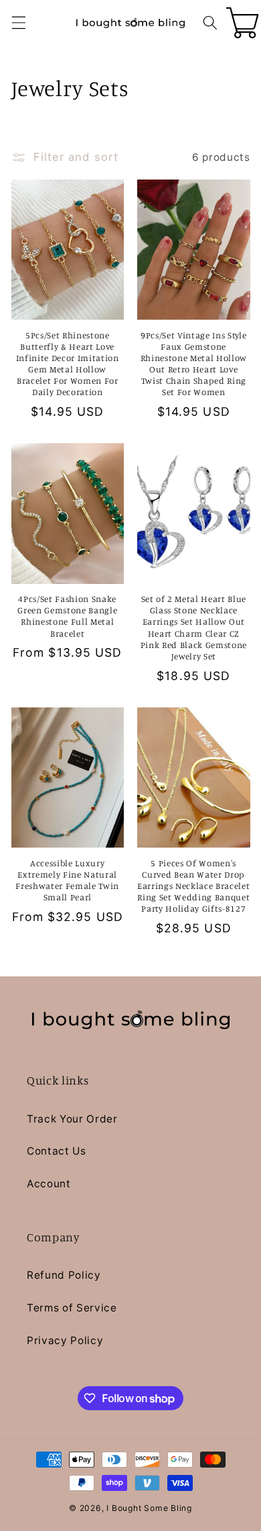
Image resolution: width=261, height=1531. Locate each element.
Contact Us (56, 1151)
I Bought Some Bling (149, 1508)
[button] (18, 23)
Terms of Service (72, 1307)
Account (49, 1183)
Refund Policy (64, 1275)
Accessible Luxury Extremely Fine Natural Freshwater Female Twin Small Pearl (67, 880)
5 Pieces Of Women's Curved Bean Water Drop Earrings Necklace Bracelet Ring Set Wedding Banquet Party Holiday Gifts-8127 (193, 886)
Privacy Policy (65, 1340)
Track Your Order (72, 1119)
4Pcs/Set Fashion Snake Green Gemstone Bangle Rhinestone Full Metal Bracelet (67, 615)
